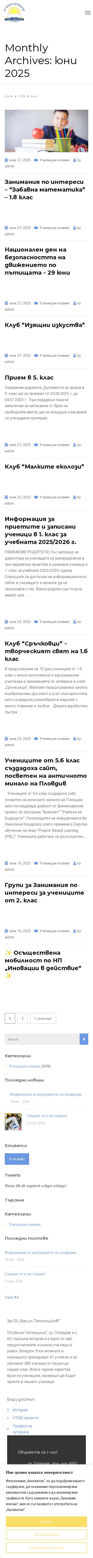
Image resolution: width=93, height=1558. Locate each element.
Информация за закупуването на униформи (46, 1094)
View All (12, 1297)
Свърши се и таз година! (47, 1116)
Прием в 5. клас (29, 377)
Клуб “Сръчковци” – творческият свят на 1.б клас (46, 651)
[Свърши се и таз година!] (13, 1121)
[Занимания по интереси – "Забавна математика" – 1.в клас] (46, 130)
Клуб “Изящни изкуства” (45, 324)
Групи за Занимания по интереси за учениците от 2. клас (44, 893)
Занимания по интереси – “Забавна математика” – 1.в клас (45, 189)
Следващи (43, 1018)
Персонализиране (46, 1534)
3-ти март (17, 1159)
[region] (46, 1511)
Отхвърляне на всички (46, 1547)
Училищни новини (54, 160)
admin (10, 166)
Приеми (46, 1521)
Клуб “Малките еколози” (44, 466)
